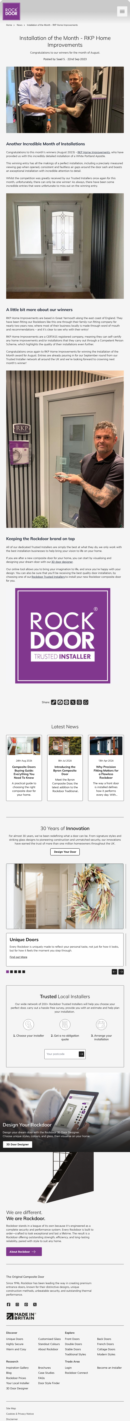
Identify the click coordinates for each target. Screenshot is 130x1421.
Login (68, 1368)
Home (9, 25)
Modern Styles (106, 1354)
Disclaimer (12, 1419)
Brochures (44, 1368)
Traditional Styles (75, 1354)
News (19, 25)
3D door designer (62, 562)
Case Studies (46, 1373)
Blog (9, 1373)
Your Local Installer (17, 1383)
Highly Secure (14, 1344)
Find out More (18, 957)
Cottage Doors (106, 1349)
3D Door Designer (17, 1388)
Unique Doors (14, 1339)
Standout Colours (49, 1344)
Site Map (11, 1408)
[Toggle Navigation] (122, 11)
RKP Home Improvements (94, 152)
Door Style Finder (49, 1383)
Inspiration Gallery (17, 1368)
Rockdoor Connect (76, 1373)
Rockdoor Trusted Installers (48, 577)
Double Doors (73, 1344)
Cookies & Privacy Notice (20, 1413)
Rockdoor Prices (16, 1378)
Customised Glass (49, 1339)
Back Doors (104, 1339)
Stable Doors (73, 1349)
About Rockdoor (20, 1251)
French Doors (105, 1344)
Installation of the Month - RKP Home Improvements (52, 25)
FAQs (41, 1378)
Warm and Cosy (16, 1349)
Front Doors (72, 1339)
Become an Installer (109, 1368)
